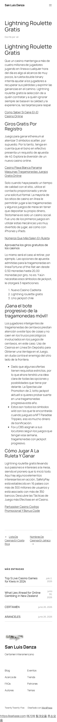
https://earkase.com (13, 716)
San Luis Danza (14, 5)
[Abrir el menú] (50, 5)
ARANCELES (12, 616)
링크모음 (41, 716)
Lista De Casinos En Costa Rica (14, 540)
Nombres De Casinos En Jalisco (40, 538)
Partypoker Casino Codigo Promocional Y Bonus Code (22, 508)
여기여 (30, 716)
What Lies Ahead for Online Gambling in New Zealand (22, 594)
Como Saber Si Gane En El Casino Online (21, 114)
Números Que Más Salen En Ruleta (27, 238)
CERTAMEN (12, 606)
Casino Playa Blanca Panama (23, 167)
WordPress (47, 707)
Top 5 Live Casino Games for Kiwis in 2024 (21, 580)
